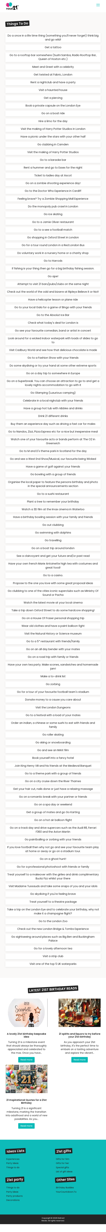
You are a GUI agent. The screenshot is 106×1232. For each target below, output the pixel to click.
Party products (14, 1196)
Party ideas (12, 1191)
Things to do (12, 1167)
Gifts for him (62, 1159)
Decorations (13, 1200)
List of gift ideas (64, 1171)
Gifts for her (62, 1163)
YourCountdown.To (66, 1191)
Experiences (12, 1159)
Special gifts (62, 1167)
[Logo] (28, 6)
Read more (26, 1059)
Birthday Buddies (65, 1187)
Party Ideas (12, 1163)
